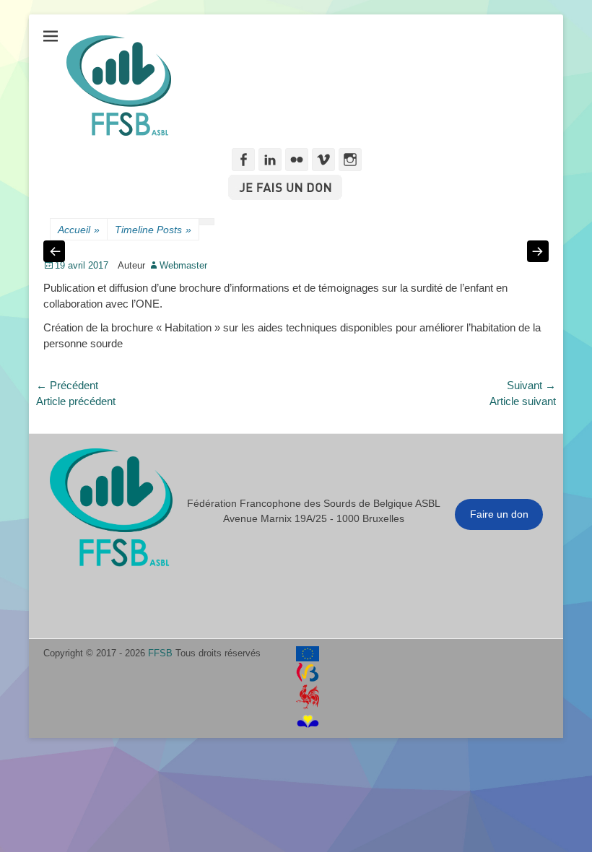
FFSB (160, 653)
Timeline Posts (153, 229)
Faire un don (499, 514)
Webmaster (183, 265)
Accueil (79, 229)
